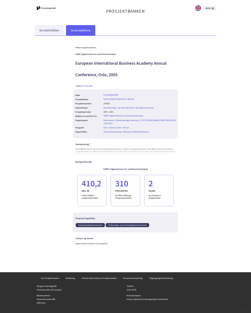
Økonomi (128, 131)
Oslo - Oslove (109, 127)
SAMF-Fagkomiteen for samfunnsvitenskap (123, 115)
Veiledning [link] (70, 278)
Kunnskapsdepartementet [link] (90, 225)
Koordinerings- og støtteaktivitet (118, 107)
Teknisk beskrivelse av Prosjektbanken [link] (99, 278)
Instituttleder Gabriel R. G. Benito (118, 99)
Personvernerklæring (133, 278)
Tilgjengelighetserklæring (161, 278)
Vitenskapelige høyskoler (127, 120)
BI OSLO (109, 123)
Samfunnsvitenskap (112, 131)
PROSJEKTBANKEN (125, 11)
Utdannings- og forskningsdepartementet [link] (127, 225)
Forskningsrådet (110, 94)
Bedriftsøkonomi (141, 131)
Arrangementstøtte (145, 107)
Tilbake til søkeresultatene (85, 47)
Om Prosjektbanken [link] (50, 278)
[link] (198, 8)
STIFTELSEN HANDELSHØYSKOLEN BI (158, 120)
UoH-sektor (108, 120)
